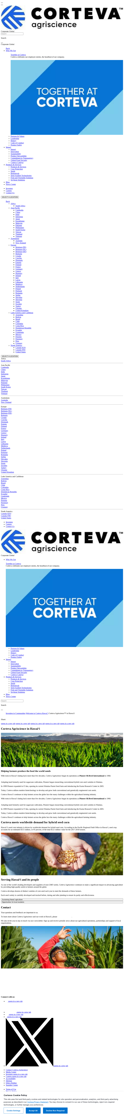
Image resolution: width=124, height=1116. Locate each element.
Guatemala (20, 332)
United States (21, 352)
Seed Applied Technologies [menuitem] (21, 176)
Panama (19, 337)
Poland (18, 289)
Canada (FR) (20, 350)
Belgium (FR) (21, 247)
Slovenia (19, 300)
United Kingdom (22, 310)
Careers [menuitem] (9, 191)
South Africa (20, 206)
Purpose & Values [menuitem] (17, 136)
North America (16, 345)
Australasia (15, 238)
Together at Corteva (18, 55)
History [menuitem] (13, 141)
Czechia (19, 258)
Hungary (19, 273)
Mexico (18, 334)
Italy (17, 278)
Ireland (18, 276)
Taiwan (18, 232)
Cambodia (19, 210)
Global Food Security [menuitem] (19, 160)
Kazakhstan (20, 221)
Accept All (33, 1111)
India (17, 214)
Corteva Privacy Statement (37, 1102)
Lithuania (19, 282)
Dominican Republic (23, 328)
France (18, 267)
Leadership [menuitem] (15, 138)
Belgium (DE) (21, 252)
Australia (19, 241)
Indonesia (19, 217)
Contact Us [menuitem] (10, 193)
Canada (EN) (21, 348)
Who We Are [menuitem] (11, 51)
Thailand (19, 234)
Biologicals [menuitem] (15, 173)
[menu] (2, 2)
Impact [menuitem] (8, 147)
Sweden (19, 304)
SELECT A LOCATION (10, 197)
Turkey (18, 306)
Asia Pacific (15, 208)
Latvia (18, 280)
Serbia (18, 295)
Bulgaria (19, 254)
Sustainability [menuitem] (16, 154)
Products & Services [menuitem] (13, 165)
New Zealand (21, 243)
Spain (18, 302)
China (18, 212)
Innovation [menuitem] (15, 152)
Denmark (19, 260)
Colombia (19, 324)
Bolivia (18, 317)
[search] (2, 42)
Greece (18, 271)
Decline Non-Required (55, 1111)
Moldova (19, 284)
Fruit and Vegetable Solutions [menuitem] (22, 178)
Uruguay (19, 343)
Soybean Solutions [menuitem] (18, 180)
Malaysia (19, 223)
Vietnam (19, 236)
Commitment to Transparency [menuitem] (22, 158)
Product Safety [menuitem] (16, 145)
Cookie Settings (13, 1111)
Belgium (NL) (21, 249)
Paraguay (19, 339)
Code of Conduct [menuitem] (17, 143)
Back (8, 48)
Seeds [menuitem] (13, 171)
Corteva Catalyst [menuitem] (17, 162)
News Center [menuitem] (11, 184)
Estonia (18, 262)
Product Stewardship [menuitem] (19, 156)
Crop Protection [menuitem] (17, 169)
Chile (18, 321)
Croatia (18, 256)
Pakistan (19, 225)
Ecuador (19, 330)
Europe (13, 245)
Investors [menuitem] (9, 188)
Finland (18, 265)
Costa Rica (20, 326)
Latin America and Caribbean (22, 313)
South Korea (20, 230)
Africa (13, 204)
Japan (18, 219)
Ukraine (19, 308)
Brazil (18, 319)
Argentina (19, 315)
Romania (19, 293)
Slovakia (19, 297)
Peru (17, 341)
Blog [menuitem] (8, 182)
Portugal (19, 291)
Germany (19, 269)
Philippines (20, 228)
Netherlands (20, 286)
